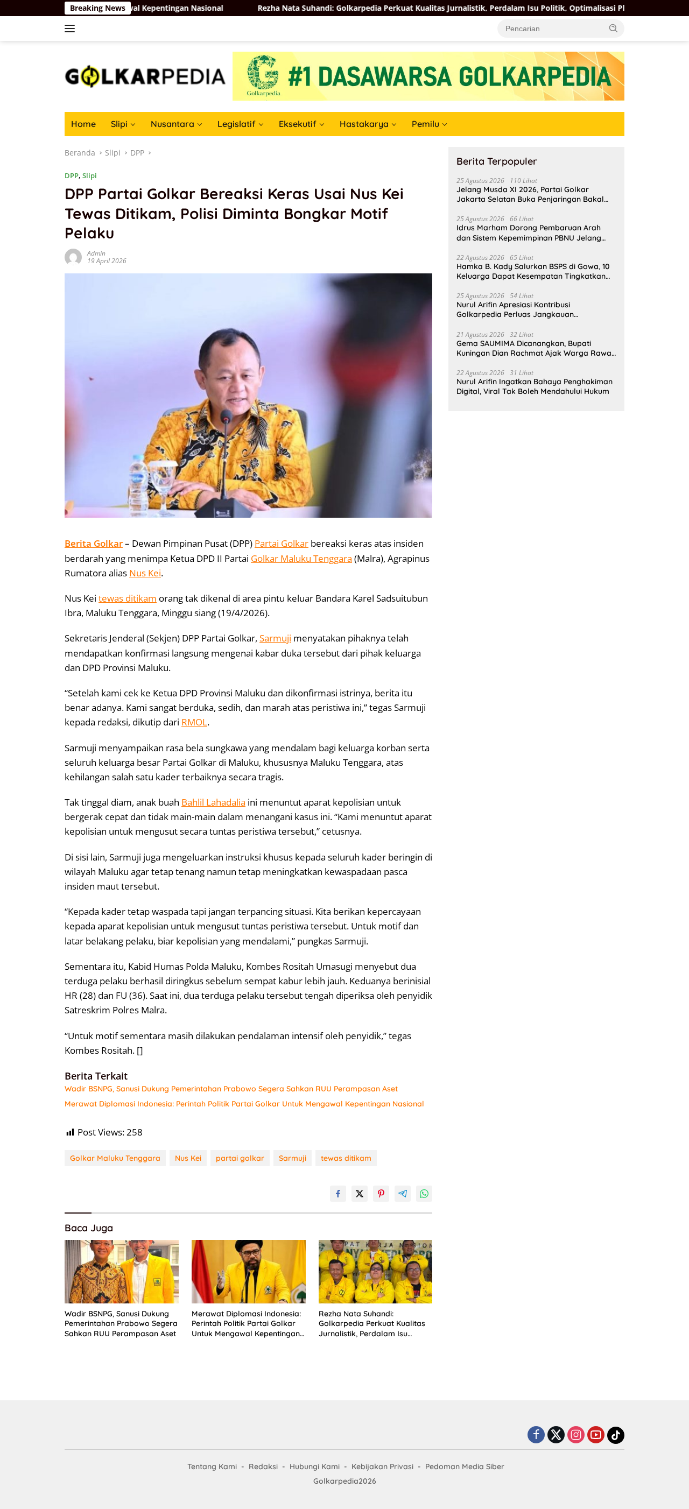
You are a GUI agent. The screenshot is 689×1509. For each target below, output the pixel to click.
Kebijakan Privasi (382, 1466)
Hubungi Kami (315, 1466)
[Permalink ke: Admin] (73, 256)
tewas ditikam (128, 598)
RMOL (194, 722)
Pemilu (425, 123)
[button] (613, 28)
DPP (72, 175)
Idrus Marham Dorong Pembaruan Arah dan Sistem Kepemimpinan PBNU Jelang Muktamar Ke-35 (528, 232)
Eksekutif (298, 123)
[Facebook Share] (338, 1194)
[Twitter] (556, 1435)
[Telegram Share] (403, 1194)
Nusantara (172, 123)
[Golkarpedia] (145, 75)
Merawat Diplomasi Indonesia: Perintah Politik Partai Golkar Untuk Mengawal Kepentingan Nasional (244, 1104)
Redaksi (263, 1466)
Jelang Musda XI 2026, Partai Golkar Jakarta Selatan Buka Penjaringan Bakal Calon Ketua (530, 194)
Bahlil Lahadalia (213, 802)
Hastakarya (364, 123)
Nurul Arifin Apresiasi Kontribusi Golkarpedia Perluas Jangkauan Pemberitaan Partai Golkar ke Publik (522, 309)
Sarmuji (275, 638)
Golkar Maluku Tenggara (301, 558)
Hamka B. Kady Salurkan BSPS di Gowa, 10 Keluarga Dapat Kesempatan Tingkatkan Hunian (533, 271)
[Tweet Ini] (359, 1194)
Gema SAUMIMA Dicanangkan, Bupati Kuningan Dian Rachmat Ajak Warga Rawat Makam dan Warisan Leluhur (535, 348)
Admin (96, 253)
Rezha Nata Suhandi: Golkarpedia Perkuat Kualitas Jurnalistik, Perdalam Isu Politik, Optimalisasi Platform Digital (418, 8)
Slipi (119, 123)
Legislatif (236, 123)
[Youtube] (595, 1435)
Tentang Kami (212, 1466)
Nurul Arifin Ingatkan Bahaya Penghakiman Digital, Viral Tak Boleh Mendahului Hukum (534, 386)
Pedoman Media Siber (464, 1466)
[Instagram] (576, 1435)
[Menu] (72, 28)
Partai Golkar (281, 543)
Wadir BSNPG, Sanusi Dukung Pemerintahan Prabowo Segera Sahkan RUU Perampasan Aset (231, 1089)
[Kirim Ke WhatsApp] (424, 1194)
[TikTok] (615, 1435)
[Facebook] (536, 1435)
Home (83, 123)
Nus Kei (145, 573)
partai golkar (240, 1158)
